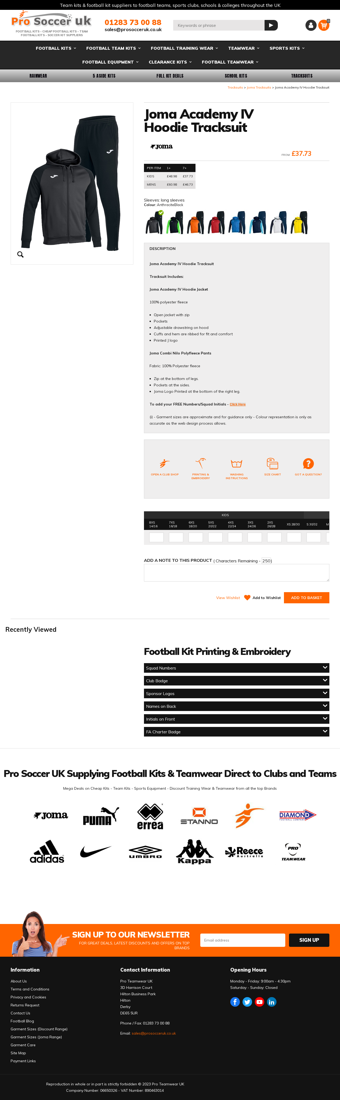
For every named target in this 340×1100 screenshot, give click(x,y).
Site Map (18, 1053)
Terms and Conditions (30, 989)
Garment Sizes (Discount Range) (39, 1029)
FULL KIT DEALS (170, 76)
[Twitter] (247, 1002)
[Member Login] (311, 25)
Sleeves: (152, 200)
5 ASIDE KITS (104, 76)
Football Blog (22, 1021)
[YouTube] (259, 1002)
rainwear (38, 76)
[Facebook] (235, 1002)
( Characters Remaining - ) (208, 560)
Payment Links (23, 1061)
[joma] (161, 147)
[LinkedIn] (272, 1002)
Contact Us (20, 1013)
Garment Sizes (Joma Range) (36, 1037)
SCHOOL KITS (236, 76)
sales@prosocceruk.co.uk (133, 29)
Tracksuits (302, 76)
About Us (19, 981)
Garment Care (23, 1045)
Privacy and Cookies (28, 997)
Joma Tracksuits (259, 87)
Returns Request (25, 1005)
